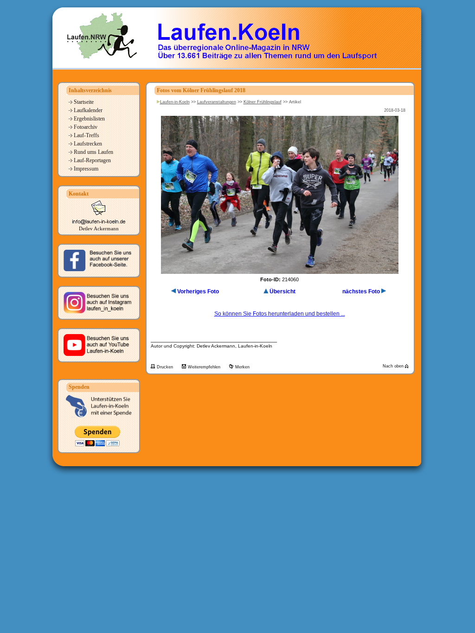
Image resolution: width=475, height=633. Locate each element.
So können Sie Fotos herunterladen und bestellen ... (279, 313)
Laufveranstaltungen (216, 102)
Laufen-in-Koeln (175, 102)
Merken (242, 367)
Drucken (165, 367)
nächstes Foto (361, 291)
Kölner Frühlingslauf (263, 102)
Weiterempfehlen (205, 367)
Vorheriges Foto (198, 291)
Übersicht (282, 291)
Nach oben (394, 366)
